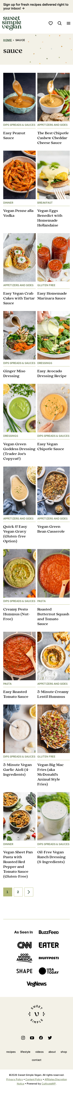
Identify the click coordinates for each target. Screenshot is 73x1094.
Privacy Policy (14, 1079)
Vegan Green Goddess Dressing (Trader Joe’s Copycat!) (19, 451)
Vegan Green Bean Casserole (51, 529)
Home (7, 40)
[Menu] (68, 23)
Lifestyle (25, 1051)
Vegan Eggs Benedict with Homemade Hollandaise (49, 218)
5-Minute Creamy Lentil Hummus (53, 694)
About (52, 1051)
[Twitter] (49, 1037)
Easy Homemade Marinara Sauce (52, 296)
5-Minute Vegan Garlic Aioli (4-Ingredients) (17, 769)
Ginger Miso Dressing (14, 374)
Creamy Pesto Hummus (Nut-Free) (16, 614)
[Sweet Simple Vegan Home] (11, 23)
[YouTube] (32, 1037)
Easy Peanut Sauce (14, 136)
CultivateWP (49, 1083)
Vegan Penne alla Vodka (18, 213)
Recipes (11, 1051)
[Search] (59, 23)
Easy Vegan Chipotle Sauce (50, 447)
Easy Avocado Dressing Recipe (52, 374)
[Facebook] (40, 1037)
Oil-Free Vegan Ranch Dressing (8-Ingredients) (51, 857)
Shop (64, 1051)
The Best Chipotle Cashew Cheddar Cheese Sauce (53, 138)
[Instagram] (23, 1037)
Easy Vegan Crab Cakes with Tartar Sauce (19, 298)
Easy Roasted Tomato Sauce (15, 694)
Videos (39, 1051)
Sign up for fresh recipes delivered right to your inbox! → (36, 6)
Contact (36, 1059)
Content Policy (33, 1079)
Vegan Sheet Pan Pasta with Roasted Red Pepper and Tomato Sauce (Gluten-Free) (18, 864)
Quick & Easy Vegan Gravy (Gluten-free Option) (15, 534)
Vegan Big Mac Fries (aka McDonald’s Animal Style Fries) (50, 774)
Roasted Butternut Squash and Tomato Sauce (53, 616)
